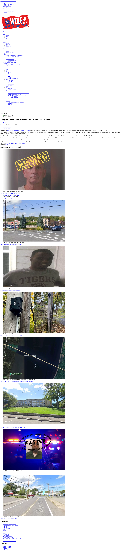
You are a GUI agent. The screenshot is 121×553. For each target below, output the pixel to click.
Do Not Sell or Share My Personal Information (12, 538)
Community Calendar (10, 59)
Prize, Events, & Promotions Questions (13, 64)
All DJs (7, 35)
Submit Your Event (12, 60)
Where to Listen (6, 5)
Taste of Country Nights (10, 40)
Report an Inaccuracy (7, 532)
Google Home (8, 46)
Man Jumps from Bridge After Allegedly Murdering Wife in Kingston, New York (17, 381)
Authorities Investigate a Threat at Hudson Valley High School (13, 427)
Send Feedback (9, 65)
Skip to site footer (12, 1)
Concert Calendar (6, 7)
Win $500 (5, 12)
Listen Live (8, 43)
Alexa (7, 45)
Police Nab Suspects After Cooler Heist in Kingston (11, 244)
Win (4, 53)
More (4, 3)
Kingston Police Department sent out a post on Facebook (18, 130)
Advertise (7, 67)
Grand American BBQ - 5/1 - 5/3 (12, 56)
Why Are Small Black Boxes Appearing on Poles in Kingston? (13, 335)
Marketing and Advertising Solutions (10, 525)
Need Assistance (6, 528)
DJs (4, 34)
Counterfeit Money (9, 143)
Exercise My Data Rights (8, 537)
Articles (6, 144)
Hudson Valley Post (9, 52)
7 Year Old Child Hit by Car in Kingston (9, 518)
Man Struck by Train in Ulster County (8, 198)
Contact (4, 539)
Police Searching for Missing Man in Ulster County (11, 290)
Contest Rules (6, 534)
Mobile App (8, 44)
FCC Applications (6, 530)
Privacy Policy (6, 535)
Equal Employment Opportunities (9, 524)
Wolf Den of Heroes (7, 6)
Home (4, 31)
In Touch (7, 51)
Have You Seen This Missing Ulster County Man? (10, 193)
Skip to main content (5, 1)
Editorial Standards (7, 529)
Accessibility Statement (7, 536)
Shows (7, 36)
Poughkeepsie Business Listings (9, 541)
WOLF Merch (6, 10)
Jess (6, 38)
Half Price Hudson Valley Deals (9, 62)
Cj (8, 74)
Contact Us (5, 63)
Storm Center (5, 8)
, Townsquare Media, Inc (12, 551)
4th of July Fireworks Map (8, 11)
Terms (4, 533)
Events (4, 54)
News (4, 49)
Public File (5, 526)
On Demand (8, 47)
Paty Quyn (8, 39)
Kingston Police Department (19, 143)
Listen (4, 42)
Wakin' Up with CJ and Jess (8, 4)
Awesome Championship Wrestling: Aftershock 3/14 (16, 55)
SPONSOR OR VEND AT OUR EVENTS (14, 57)
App (4, 32)
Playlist (4, 48)
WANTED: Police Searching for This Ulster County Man (12, 473)
